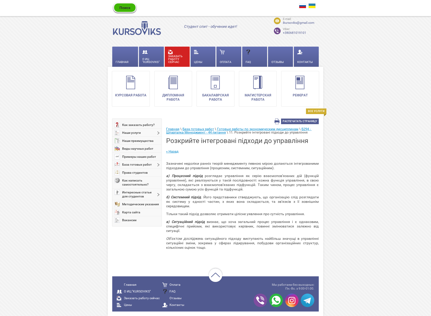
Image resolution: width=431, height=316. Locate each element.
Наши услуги (131, 132)
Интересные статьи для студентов (137, 194)
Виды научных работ (137, 148)
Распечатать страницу (300, 121)
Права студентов (135, 172)
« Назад (172, 151)
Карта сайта (131, 212)
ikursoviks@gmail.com (298, 22)
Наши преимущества (138, 141)
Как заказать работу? (138, 125)
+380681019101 (291, 30)
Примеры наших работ (139, 156)
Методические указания (140, 204)
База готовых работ (137, 164)
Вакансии (129, 220)
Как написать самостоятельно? (135, 182)
